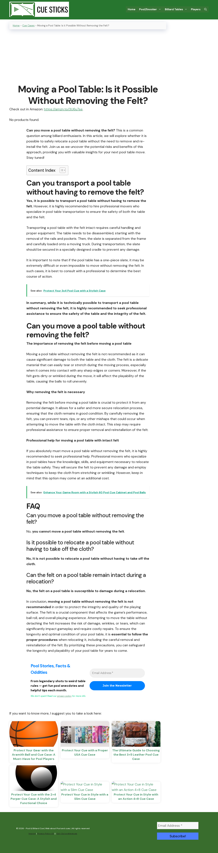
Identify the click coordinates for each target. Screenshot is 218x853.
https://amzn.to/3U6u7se (63, 109)
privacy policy (64, 696)
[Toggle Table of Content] (61, 170)
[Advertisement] (87, 57)
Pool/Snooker (148, 9)
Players (195, 9)
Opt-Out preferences (66, 833)
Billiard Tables (174, 9)
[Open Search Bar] (205, 9)
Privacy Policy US (45, 833)
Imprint (32, 833)
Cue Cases (28, 25)
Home (131, 9)
